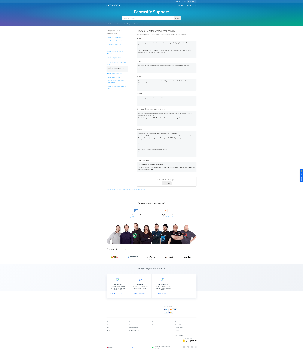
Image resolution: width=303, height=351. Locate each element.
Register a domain (134, 330)
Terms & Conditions (180, 325)
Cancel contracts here (181, 333)
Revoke (177, 330)
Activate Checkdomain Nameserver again (116, 63)
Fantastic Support (111, 24)
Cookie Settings (179, 336)
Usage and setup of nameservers (136, 24)
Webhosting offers (115, 294)
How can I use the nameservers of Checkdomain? (116, 81)
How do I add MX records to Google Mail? (116, 87)
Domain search (133, 325)
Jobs (108, 328)
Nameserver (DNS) (122, 24)
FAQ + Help (155, 325)
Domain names (133, 328)
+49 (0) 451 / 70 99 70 (166, 217)
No (169, 183)
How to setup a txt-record (114, 44)
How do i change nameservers (115, 37)
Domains (180, 5)
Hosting (189, 5)
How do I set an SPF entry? (114, 77)
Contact (109, 330)
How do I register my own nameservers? (114, 58)
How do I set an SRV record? (114, 73)
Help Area (183, 1)
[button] (150, 260)
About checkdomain (112, 325)
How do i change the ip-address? (115, 41)
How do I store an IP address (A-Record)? (115, 52)
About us (177, 1)
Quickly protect (162, 293)
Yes (164, 183)
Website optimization (139, 293)
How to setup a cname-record (115, 48)
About (108, 333)
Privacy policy (179, 328)
